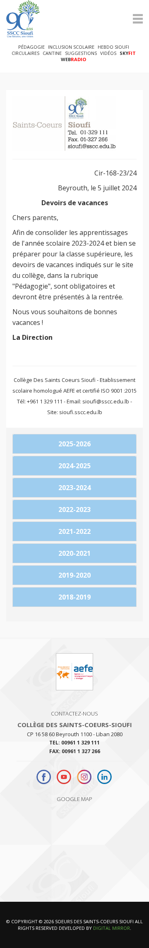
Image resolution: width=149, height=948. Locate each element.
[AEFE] (74, 675)
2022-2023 (74, 509)
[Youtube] (64, 777)
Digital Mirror (111, 928)
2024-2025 (74, 465)
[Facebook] (44, 777)
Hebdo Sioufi (113, 47)
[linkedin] (104, 777)
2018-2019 (74, 597)
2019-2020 (74, 575)
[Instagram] (84, 777)
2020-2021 (74, 553)
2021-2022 (74, 531)
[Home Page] (74, 19)
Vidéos (108, 53)
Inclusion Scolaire (71, 47)
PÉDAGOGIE (31, 47)
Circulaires (25, 53)
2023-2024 (74, 487)
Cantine (52, 53)
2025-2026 (74, 443)
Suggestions (81, 53)
